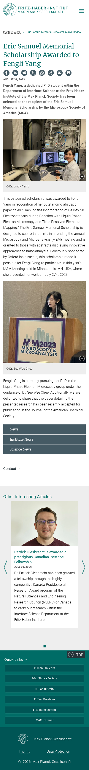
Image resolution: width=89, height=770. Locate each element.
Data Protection (58, 751)
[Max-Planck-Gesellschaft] (25, 739)
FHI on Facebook (44, 699)
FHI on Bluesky (44, 689)
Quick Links (14, 659)
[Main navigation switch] (81, 11)
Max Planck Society (44, 678)
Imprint (24, 751)
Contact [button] (10, 468)
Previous (5, 567)
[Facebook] (6, 73)
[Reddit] (24, 73)
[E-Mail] (59, 73)
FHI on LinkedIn (44, 668)
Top (79, 655)
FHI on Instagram (44, 709)
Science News (21, 449)
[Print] (68, 73)
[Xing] (51, 73)
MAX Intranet (45, 720)
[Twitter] (33, 73)
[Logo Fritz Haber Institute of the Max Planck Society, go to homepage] (36, 9)
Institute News (21, 439)
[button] (82, 177)
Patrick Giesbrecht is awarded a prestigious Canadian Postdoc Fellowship (40, 557)
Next (83, 567)
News (14, 429)
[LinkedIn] (15, 73)
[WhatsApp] (42, 73)
